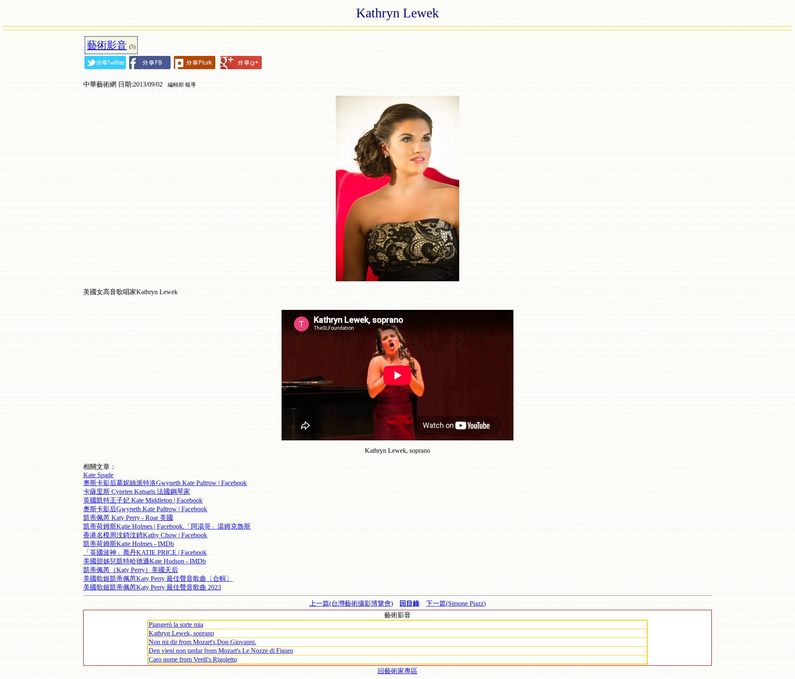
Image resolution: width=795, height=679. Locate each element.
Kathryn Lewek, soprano (181, 633)
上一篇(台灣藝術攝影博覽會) (351, 603)
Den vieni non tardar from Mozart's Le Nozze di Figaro (221, 650)
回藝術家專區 (397, 670)
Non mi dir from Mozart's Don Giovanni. (202, 641)
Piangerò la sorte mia (176, 624)
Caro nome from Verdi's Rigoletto (193, 659)
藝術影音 (107, 45)
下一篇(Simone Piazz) (456, 603)
